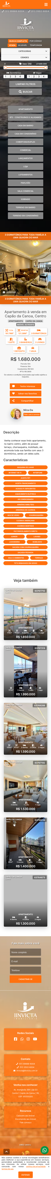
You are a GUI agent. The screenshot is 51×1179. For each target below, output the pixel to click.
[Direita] (48, 268)
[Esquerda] (3, 268)
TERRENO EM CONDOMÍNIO (25, 215)
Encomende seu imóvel (25, 1119)
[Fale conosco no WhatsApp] (22, 1039)
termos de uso (7, 1169)
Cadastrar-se (25, 979)
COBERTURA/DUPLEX (25, 142)
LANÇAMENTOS (25, 158)
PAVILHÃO (25, 183)
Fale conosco (25, 1122)
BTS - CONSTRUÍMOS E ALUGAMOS (25, 117)
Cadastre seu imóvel (25, 1115)
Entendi (25, 1175)
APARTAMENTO (25, 109)
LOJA (25, 166)
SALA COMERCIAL (26, 191)
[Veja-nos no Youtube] (35, 1039)
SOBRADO (25, 199)
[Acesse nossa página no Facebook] (15, 1039)
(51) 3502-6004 (40, 11)
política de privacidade (36, 1166)
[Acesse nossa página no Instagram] (28, 1039)
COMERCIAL (25, 150)
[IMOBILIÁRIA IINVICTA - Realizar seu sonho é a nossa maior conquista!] (25, 25)
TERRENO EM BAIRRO (25, 207)
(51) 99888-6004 (14, 11)
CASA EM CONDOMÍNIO (25, 133)
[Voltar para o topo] (6, 1151)
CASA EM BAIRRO (25, 125)
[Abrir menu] (46, 4)
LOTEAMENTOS (25, 174)
